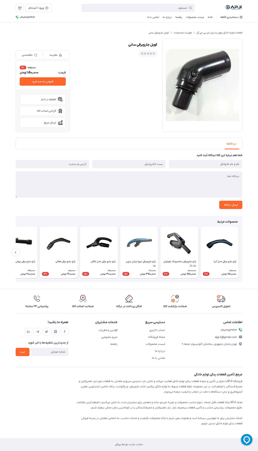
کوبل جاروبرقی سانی (159, 32)
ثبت (22, 352)
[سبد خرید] (20, 8)
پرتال (118, 444)
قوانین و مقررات (108, 330)
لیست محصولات (155, 344)
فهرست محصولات (183, 32)
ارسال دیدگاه (231, 205)
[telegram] (37, 331)
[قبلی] (242, 252)
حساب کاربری (157, 330)
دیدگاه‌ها (231, 144)
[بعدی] (15, 252)
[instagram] (55, 331)
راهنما (113, 344)
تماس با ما (158, 358)
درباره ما (160, 351)
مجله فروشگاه (156, 337)
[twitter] (46, 331)
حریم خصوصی (109, 337)
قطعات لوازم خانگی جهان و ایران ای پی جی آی (219, 32)
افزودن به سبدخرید (42, 81)
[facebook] (64, 331)
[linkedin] (28, 331)
